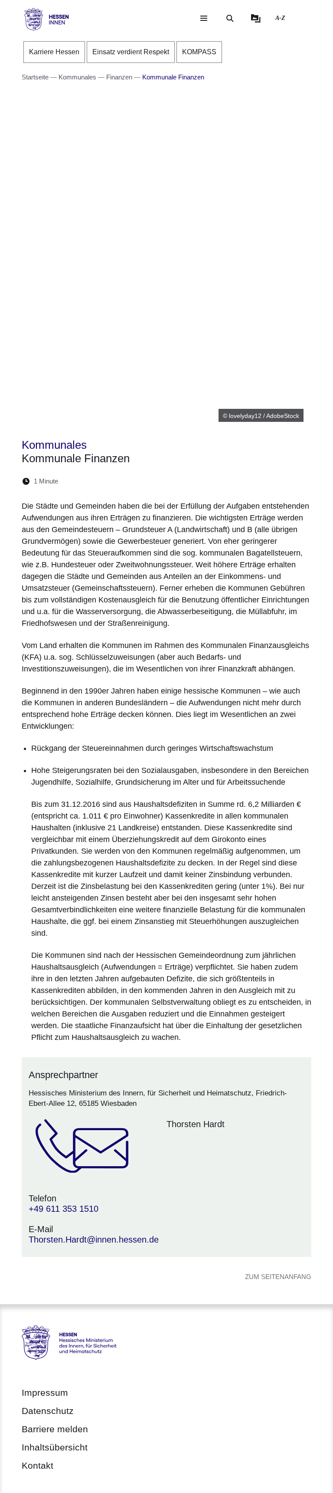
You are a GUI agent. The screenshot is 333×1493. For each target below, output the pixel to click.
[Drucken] (139, 481)
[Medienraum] (256, 18)
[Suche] (230, 18)
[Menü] (204, 18)
